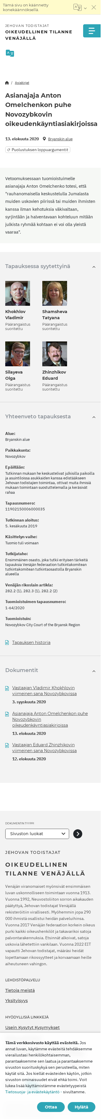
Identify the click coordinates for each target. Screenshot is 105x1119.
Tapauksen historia (31, 642)
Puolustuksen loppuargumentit (40, 149)
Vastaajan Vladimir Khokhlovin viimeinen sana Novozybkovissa (44, 690)
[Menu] (92, 30)
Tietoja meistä (20, 990)
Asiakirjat (22, 82)
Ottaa (51, 1107)
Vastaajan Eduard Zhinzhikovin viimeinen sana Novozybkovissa (44, 747)
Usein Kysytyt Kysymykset (32, 1027)
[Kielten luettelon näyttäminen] (80, 7)
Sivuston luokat (26, 833)
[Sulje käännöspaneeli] (94, 7)
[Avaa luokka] (77, 834)
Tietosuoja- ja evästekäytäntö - (33, 1091)
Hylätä (81, 1107)
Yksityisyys (16, 1000)
